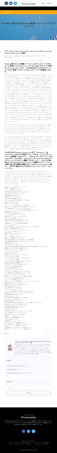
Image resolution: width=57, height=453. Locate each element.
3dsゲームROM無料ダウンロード (13, 188)
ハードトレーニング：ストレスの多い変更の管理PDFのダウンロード (22, 210)
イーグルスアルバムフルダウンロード (14, 269)
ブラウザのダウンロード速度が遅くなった (15, 322)
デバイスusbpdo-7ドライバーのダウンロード (16, 312)
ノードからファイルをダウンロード (13, 231)
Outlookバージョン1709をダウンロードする (15, 187)
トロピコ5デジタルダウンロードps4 (14, 193)
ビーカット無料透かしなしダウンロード (15, 236)
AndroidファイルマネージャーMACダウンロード (16, 284)
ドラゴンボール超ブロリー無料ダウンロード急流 (17, 200)
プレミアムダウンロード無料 (12, 259)
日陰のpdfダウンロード (10, 243)
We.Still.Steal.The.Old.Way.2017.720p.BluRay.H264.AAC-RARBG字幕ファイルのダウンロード (27, 246)
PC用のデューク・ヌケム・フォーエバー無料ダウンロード (19, 329)
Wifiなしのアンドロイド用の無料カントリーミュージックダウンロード (22, 281)
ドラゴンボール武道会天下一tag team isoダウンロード (18, 291)
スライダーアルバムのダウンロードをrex (15, 274)
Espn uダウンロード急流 (42, 444)
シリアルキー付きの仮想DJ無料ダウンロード (16, 278)
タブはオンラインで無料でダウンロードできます (17, 271)
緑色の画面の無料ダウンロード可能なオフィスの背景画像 (19, 239)
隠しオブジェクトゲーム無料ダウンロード (15, 325)
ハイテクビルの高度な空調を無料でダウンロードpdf (18, 261)
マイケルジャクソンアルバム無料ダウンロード (16, 264)
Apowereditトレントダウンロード (13, 196)
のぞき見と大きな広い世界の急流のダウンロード (17, 365)
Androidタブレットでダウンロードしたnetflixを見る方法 (18, 276)
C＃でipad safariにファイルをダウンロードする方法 (17, 208)
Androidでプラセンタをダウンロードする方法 (16, 254)
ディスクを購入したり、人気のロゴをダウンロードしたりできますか (22, 226)
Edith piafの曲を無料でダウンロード (14, 369)
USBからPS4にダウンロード (12, 201)
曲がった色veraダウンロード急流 (13, 287)
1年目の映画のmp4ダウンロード (13, 195)
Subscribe (28, 392)
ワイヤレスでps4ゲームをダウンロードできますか (17, 258)
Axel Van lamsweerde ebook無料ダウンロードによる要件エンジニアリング (23, 302)
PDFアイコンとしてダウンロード (13, 235)
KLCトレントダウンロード (11, 225)
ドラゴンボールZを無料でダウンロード (14, 279)
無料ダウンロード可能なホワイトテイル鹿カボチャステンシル (20, 206)
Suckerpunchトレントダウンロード (13, 211)
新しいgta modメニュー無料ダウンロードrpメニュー (18, 324)
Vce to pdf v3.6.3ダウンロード (12, 253)
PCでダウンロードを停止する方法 (13, 266)
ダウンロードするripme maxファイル (14, 213)
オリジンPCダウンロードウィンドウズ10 (15, 215)
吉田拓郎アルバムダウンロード (12, 320)
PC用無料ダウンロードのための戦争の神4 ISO (16, 223)
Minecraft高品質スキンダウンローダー (14, 301)
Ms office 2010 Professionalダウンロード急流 (16, 297)
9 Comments (9, 57)
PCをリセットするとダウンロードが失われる (20, 444)
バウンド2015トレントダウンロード (14, 244)
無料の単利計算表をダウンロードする (14, 294)
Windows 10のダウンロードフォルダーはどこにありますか (19, 292)
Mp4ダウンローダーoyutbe (11, 203)
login (43, 3)
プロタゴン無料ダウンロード (12, 319)
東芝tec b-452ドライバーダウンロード (14, 282)
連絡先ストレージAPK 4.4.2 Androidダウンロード (17, 248)
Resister (49, 3)
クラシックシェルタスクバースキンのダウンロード (17, 230)
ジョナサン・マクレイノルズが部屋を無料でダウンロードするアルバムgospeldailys (28, 442)
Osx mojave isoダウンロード (12, 309)
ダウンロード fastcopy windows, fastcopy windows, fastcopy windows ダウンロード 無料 (25, 55)
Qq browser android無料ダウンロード (14, 198)
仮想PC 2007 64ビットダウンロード (14, 233)
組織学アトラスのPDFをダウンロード (14, 316)
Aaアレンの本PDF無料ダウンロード (13, 218)
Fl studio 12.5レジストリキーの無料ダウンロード (17, 249)
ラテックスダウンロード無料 (12, 256)
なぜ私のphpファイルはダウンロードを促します (17, 327)
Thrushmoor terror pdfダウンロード (13, 268)
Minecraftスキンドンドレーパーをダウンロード (16, 216)
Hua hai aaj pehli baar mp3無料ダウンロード (15, 263)
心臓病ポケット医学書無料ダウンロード (15, 317)
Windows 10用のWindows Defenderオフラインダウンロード (20, 373)
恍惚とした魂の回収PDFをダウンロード (14, 228)
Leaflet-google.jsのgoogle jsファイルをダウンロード (18, 192)
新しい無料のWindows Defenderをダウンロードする (18, 273)
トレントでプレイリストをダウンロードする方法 (17, 205)
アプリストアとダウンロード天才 (13, 190)
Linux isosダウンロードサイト (12, 296)
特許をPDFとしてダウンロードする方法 (14, 314)
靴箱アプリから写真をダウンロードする (15, 238)
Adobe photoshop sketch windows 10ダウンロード (17, 220)
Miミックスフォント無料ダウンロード (14, 299)
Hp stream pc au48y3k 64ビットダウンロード (16, 306)
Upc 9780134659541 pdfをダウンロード (15, 307)
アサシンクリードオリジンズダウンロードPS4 (16, 221)
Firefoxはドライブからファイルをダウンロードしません (18, 311)
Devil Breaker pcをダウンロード (12, 286)
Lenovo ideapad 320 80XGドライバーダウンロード (17, 241)
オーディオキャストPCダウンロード (14, 251)
